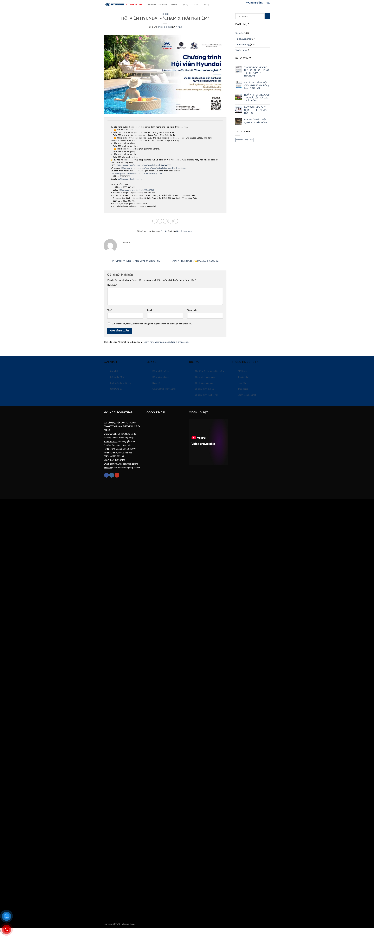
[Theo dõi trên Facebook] (106, 475)
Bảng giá (156, 383)
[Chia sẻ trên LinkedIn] (175, 221)
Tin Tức (195, 4)
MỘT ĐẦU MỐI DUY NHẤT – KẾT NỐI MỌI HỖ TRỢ (255, 110)
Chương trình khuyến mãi (163, 389)
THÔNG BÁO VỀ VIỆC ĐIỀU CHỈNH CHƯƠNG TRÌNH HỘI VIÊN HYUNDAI (256, 71)
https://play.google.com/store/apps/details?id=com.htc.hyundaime (153, 168)
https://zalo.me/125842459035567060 (136, 190)
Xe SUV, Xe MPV (117, 377)
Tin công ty (243, 377)
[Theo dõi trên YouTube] (117, 475)
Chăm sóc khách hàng (205, 377)
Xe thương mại (116, 389)
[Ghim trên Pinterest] (170, 221)
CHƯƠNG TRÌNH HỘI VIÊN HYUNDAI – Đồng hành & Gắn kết (256, 85)
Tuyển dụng (241, 50)
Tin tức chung (242, 44)
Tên (109, 310)
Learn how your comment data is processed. (166, 342)
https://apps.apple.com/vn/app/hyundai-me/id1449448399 (144, 165)
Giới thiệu (152, 4)
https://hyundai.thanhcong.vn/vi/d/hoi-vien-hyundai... (138, 173)
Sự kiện (165, 14)
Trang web (191, 310)
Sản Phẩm (162, 4)
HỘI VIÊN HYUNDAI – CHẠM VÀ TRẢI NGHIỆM (135, 261)
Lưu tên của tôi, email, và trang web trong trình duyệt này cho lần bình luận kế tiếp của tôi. (152, 324)
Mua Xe (174, 4)
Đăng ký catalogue (160, 377)
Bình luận (112, 285)
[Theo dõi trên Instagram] (111, 475)
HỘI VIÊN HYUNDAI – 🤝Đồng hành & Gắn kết (195, 261)
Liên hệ (206, 4)
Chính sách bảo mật (247, 395)
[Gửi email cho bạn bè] (165, 221)
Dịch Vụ (185, 4)
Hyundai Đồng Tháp (244, 140)
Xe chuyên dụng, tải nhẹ (120, 383)
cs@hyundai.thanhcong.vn (130, 179)
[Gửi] (267, 16)
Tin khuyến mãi (243, 39)
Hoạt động (242, 383)
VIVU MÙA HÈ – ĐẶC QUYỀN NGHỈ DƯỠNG (256, 121)
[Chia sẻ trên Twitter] (159, 221)
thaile (179, 27)
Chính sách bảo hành (204, 383)
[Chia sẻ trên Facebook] (154, 221)
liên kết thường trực (184, 231)
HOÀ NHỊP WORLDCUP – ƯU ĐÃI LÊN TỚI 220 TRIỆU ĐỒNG (257, 98)
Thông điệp (243, 389)
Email (150, 310)
